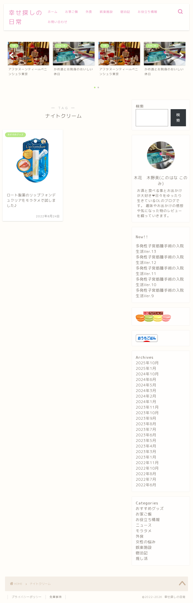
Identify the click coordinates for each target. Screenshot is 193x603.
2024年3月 (146, 390)
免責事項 (56, 597)
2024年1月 (146, 401)
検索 (140, 106)
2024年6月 (146, 379)
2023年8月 (146, 424)
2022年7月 (146, 479)
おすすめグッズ (150, 508)
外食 (89, 12)
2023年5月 (146, 440)
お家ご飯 (71, 12)
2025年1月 (146, 368)
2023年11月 (147, 407)
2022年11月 (147, 462)
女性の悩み (146, 542)
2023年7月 (146, 429)
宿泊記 (125, 12)
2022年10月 (147, 468)
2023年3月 (146, 451)
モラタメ (144, 530)
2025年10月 (147, 363)
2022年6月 (146, 485)
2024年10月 (147, 374)
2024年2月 (146, 396)
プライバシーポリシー (27, 597)
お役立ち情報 (147, 12)
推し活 (142, 558)
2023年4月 (146, 446)
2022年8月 (146, 473)
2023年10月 (147, 412)
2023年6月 (146, 435)
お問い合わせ (57, 22)
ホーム (53, 12)
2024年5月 (146, 385)
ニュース (144, 525)
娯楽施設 (106, 12)
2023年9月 (146, 418)
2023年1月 (146, 457)
